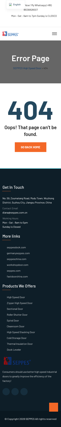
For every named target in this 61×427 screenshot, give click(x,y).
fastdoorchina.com (17, 276)
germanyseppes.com (18, 253)
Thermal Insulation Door (20, 343)
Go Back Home (30, 147)
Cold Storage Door (17, 337)
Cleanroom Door (15, 326)
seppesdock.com (16, 247)
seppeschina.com (16, 258)
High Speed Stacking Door (21, 332)
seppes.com (13, 270)
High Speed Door (16, 297)
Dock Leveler (14, 349)
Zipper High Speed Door (20, 302)
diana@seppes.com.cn (14, 212)
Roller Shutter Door (17, 314)
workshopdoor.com (17, 264)
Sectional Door (15, 308)
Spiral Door (13, 320)
